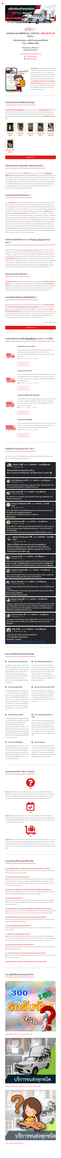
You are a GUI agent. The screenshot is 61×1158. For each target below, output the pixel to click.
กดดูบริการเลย (23, 364)
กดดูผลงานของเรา (30, 157)
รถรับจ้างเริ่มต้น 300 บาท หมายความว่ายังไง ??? (18, 1034)
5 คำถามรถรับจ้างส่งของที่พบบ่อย (14, 1143)
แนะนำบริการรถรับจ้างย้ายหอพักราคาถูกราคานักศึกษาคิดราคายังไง (23, 1086)
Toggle (3, 3)
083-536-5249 (31, 56)
